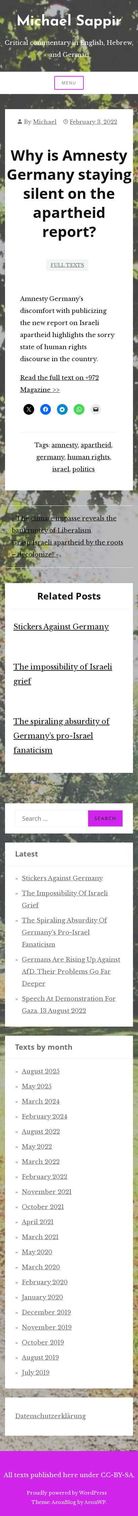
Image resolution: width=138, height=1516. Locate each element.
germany (50, 457)
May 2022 (37, 1146)
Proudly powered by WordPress (67, 1493)
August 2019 (40, 1357)
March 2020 (41, 1267)
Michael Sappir (69, 21)
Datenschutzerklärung (50, 1416)
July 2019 (36, 1372)
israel (60, 469)
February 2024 (44, 1116)
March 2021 (40, 1237)
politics (83, 469)
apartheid (96, 445)
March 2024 (41, 1101)
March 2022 (41, 1162)
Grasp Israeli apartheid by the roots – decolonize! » (67, 548)
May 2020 (37, 1252)
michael (45, 121)
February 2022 (44, 1177)
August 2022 (41, 1131)
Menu (69, 83)
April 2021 (38, 1222)
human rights (88, 457)
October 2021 (43, 1207)
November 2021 (47, 1192)
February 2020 (45, 1282)
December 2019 (46, 1312)
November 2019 (47, 1327)
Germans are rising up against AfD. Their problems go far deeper (71, 971)
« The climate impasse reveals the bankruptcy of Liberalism (64, 524)
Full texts (67, 265)
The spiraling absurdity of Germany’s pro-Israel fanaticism (61, 736)
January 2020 (42, 1297)
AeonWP (95, 1502)
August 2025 (41, 1071)
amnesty (65, 445)
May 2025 (37, 1086)
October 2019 (43, 1342)
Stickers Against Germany (61, 626)
